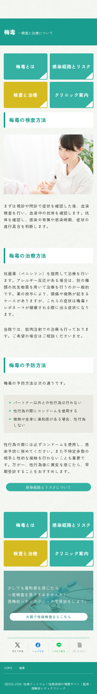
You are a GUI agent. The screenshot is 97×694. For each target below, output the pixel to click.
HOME (8, 668)
